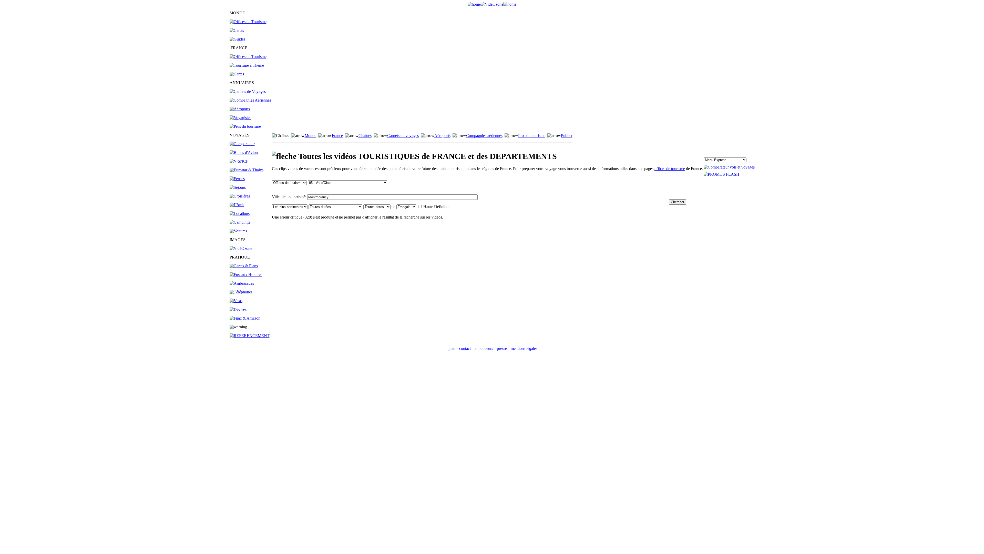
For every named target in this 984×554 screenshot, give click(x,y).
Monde (310, 135)
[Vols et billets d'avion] (244, 152)
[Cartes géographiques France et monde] (244, 266)
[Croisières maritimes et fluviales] (240, 196)
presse (502, 348)
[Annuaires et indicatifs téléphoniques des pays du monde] (241, 292)
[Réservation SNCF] (239, 161)
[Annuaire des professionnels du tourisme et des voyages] (245, 126)
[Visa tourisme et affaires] (236, 301)
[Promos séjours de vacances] (238, 187)
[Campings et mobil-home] (240, 222)
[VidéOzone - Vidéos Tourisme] (492, 4)
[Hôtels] (237, 205)
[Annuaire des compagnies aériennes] (250, 100)
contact (465, 348)
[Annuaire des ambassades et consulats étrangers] (242, 283)
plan (451, 348)
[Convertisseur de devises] (238, 309)
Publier (566, 135)
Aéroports (442, 135)
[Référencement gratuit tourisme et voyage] (250, 335)
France (337, 135)
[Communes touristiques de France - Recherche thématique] (247, 65)
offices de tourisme (669, 168)
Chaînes (365, 135)
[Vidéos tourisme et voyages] (241, 248)
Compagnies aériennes (484, 135)
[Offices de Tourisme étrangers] (248, 21)
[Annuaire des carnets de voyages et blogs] (248, 91)
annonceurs (484, 348)
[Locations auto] (238, 231)
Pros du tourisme (531, 135)
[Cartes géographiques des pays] (237, 30)
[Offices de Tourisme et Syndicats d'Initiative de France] (248, 56)
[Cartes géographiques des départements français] (237, 74)
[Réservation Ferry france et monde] (237, 178)
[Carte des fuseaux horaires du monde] (246, 274)
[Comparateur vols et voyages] (242, 144)
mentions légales (524, 348)
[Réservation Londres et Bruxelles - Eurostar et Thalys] (246, 170)
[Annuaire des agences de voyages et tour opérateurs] (240, 117)
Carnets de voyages (403, 135)
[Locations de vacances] (240, 213)
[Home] (474, 4)
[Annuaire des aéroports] (240, 109)
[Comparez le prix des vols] (729, 167)
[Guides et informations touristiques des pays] (237, 39)
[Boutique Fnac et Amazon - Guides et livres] (245, 318)
